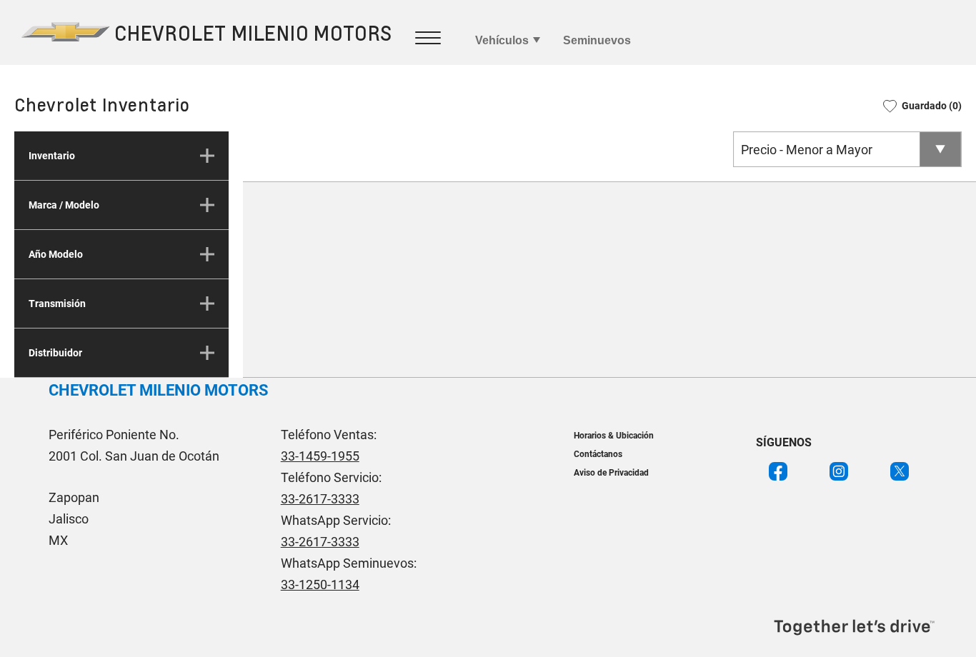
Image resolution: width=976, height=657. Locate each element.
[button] (917, 106)
